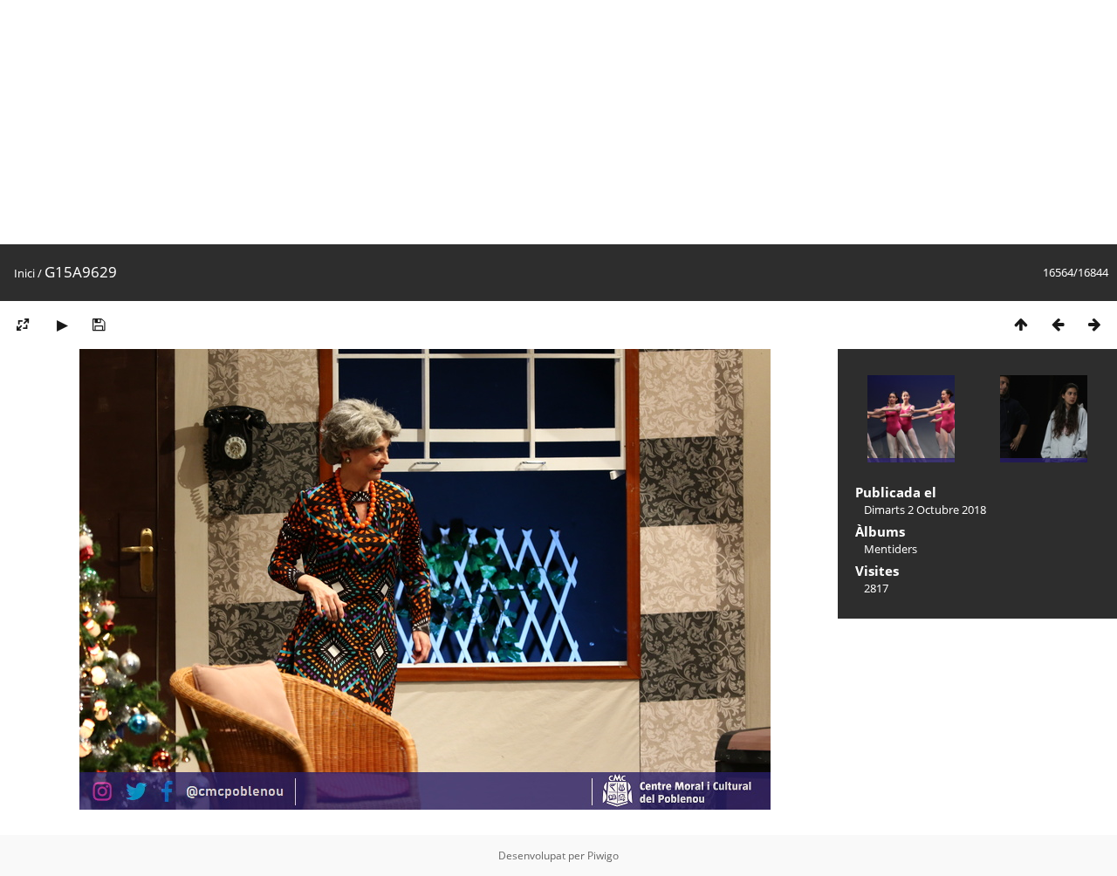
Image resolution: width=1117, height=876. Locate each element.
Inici (24, 273)
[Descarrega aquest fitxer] (98, 324)
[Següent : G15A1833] (1094, 324)
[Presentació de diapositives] (62, 324)
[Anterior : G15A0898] (1057, 324)
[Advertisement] (523, 122)
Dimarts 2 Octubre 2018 (925, 509)
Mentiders (890, 549)
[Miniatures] (1021, 324)
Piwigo (603, 855)
